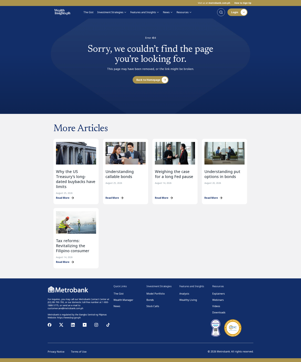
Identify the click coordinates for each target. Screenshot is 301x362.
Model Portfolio (155, 293)
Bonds (150, 300)
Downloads (218, 312)
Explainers (218, 293)
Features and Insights (143, 12)
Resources (183, 12)
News (166, 12)
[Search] (221, 12)
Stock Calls (152, 306)
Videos (216, 306)
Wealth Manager (123, 300)
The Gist (88, 12)
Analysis (184, 293)
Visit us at (214, 3)
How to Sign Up (242, 3)
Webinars (218, 300)
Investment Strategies (110, 12)
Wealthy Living (188, 300)
